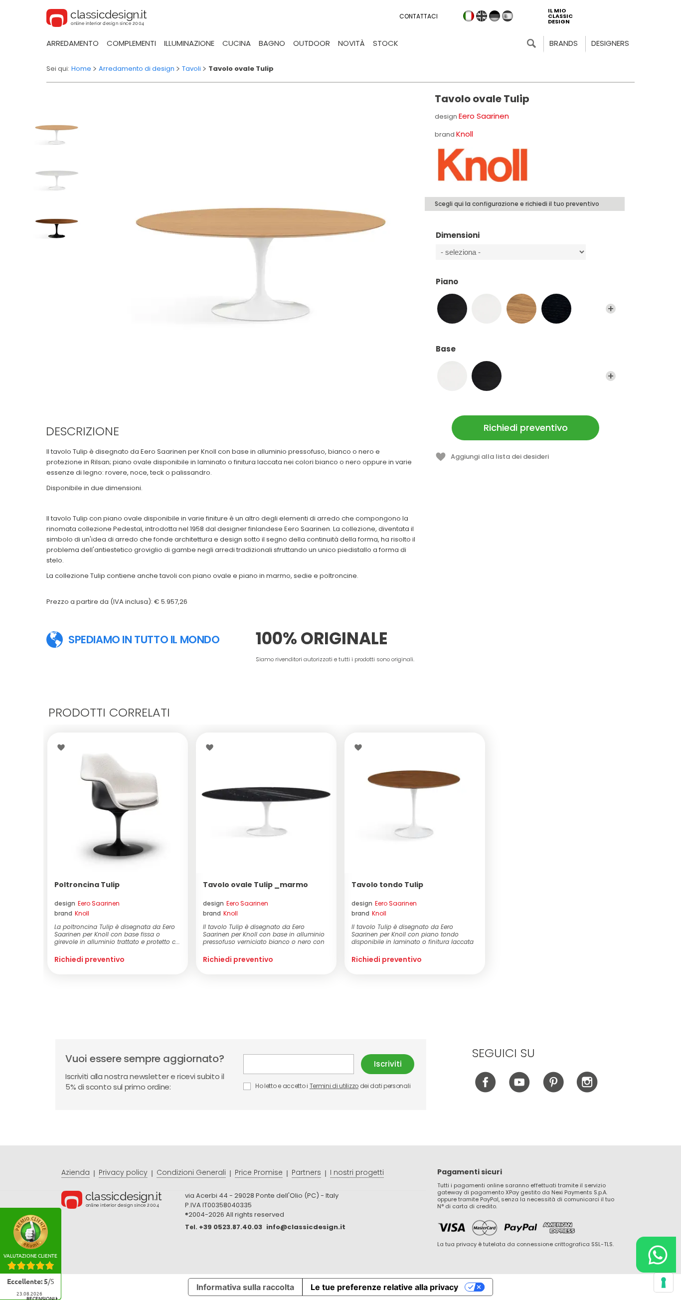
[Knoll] (482, 164)
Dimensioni (458, 235)
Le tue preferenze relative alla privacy (384, 1287)
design (87, 903)
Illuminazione (189, 43)
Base (446, 349)
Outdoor (311, 43)
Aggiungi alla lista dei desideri (500, 456)
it (468, 15)
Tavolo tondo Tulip (387, 885)
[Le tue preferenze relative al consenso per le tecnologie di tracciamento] (663, 1282)
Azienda (75, 1172)
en (481, 15)
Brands (563, 43)
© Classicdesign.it (123, 1201)
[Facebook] (485, 1090)
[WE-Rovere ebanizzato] (556, 308)
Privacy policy (123, 1172)
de (494, 15)
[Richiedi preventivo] (117, 803)
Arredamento (72, 43)
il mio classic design (560, 16)
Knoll (464, 134)
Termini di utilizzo (334, 1086)
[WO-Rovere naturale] (521, 308)
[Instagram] (587, 1090)
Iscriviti (388, 1064)
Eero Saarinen (484, 116)
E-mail (302, 1064)
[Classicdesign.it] (96, 19)
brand (71, 913)
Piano (447, 282)
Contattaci (418, 16)
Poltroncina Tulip (87, 885)
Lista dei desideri (63, 747)
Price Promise (259, 1172)
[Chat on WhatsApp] (656, 1255)
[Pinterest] (553, 1090)
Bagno (272, 43)
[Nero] (486, 376)
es (507, 15)
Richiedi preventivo (526, 427)
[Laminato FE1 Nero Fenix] (452, 308)
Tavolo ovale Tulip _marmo (255, 885)
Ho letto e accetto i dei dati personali (332, 1086)
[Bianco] (452, 376)
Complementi (131, 43)
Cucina (236, 43)
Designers (610, 43)
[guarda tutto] (611, 309)
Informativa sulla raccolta (245, 1287)
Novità (351, 43)
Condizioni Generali (191, 1172)
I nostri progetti (357, 1172)
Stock (385, 43)
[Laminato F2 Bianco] (486, 308)
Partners (306, 1172)
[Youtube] (519, 1090)
